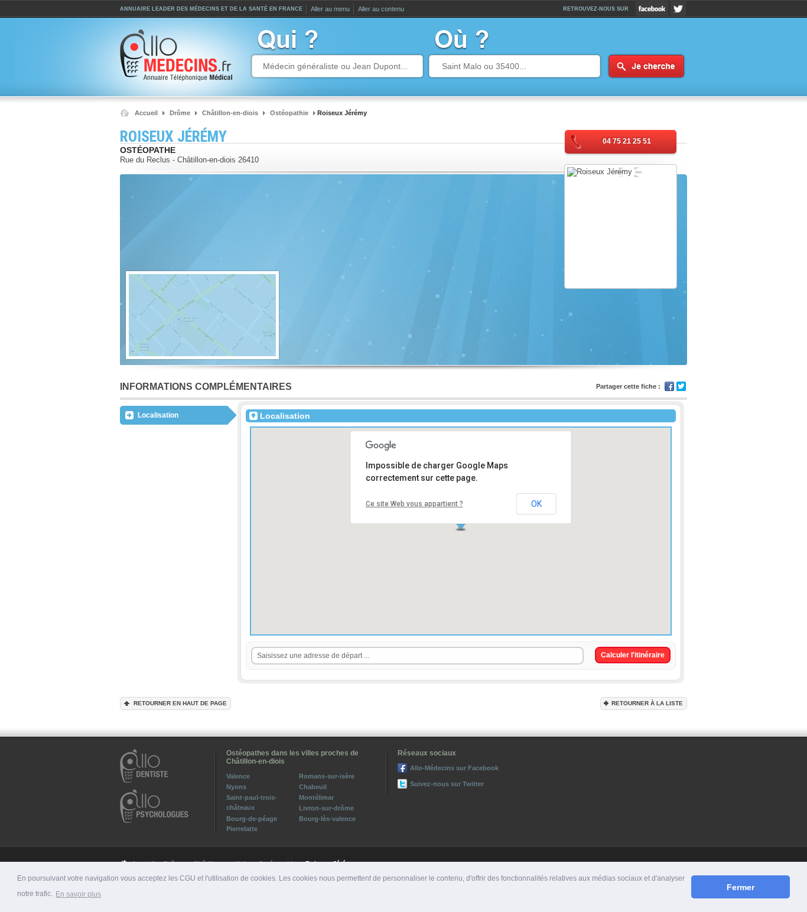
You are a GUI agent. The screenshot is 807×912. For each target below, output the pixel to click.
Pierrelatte (242, 828)
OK (536, 504)
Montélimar (316, 797)
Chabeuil (313, 786)
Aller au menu (330, 8)
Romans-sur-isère (326, 776)
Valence (238, 776)
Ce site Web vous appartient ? (414, 504)
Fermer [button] (740, 887)
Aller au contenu (381, 8)
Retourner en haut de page (180, 703)
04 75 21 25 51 (627, 141)
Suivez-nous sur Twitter (678, 8)
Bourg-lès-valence (327, 818)
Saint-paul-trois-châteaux (251, 802)
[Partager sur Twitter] (681, 386)
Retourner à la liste (647, 703)
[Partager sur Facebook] (669, 386)
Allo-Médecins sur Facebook (652, 8)
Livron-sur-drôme (326, 808)
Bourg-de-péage (251, 818)
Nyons (236, 786)
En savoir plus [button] (78, 894)
